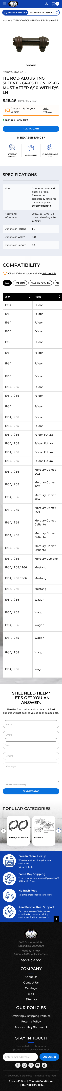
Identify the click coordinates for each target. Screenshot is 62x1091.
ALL (7, 283)
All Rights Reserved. (45, 1075)
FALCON (20, 283)
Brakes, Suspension (18, 837)
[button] (15, 12)
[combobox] (43, 13)
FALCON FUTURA (40, 283)
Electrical (38, 837)
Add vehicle (47, 110)
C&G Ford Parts (23, 1075)
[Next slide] (58, 830)
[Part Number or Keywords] (57, 12)
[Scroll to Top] (56, 919)
